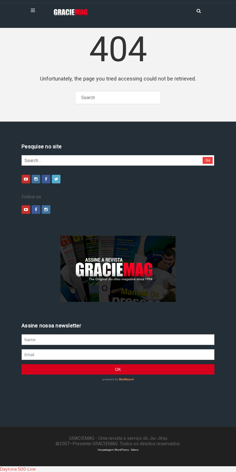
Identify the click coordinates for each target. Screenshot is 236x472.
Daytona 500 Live (18, 469)
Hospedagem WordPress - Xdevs (118, 449)
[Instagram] (36, 179)
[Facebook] (46, 179)
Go (207, 160)
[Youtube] (26, 179)
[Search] (198, 10)
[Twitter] (56, 179)
